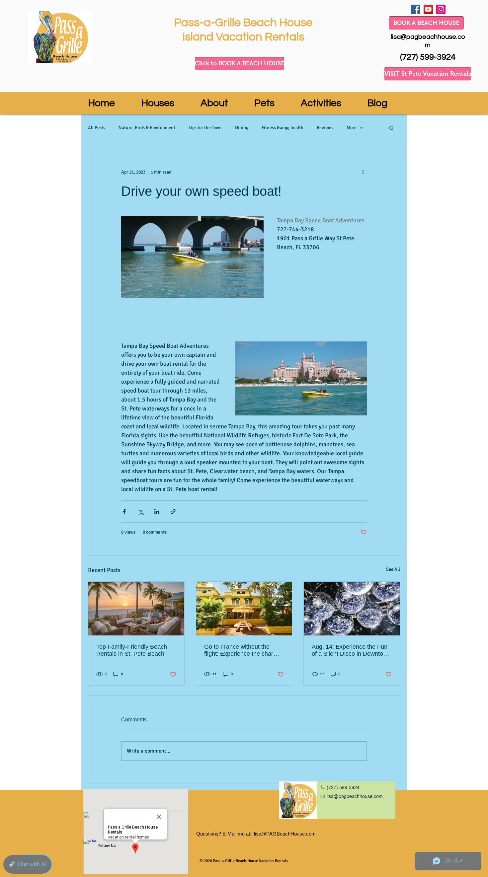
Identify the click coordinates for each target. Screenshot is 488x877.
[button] (391, 127)
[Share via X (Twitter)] (140, 511)
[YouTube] (428, 9)
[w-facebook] (89, 845)
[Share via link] (173, 511)
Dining (241, 127)
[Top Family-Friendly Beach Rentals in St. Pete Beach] (136, 608)
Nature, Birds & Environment (147, 127)
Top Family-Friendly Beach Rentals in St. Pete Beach (131, 650)
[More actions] (363, 172)
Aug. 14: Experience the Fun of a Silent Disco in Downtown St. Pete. (351, 650)
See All (393, 569)
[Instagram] (441, 9)
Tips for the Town (205, 127)
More (352, 127)
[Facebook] (415, 9)
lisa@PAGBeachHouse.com (285, 834)
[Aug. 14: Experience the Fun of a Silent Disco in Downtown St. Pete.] (352, 608)
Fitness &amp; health (282, 127)
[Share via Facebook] (124, 511)
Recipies (325, 127)
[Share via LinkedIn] (157, 511)
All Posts (96, 127)
